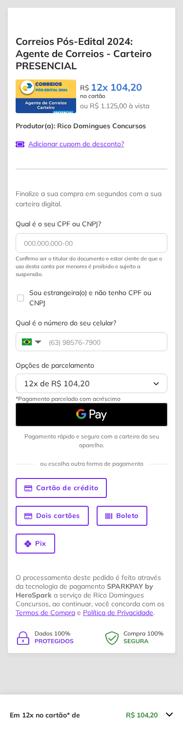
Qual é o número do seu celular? (66, 322)
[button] (30, 342)
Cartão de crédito (67, 487)
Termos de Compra (45, 612)
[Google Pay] (91, 414)
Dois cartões (58, 515)
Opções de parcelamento (55, 365)
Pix (40, 543)
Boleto (127, 515)
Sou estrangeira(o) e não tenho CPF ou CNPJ (90, 297)
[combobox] (91, 383)
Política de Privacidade (118, 612)
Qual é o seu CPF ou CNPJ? (58, 223)
